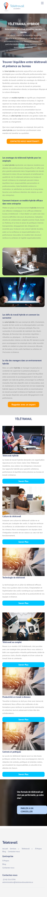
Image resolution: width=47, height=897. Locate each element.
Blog (4, 851)
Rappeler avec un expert (23, 404)
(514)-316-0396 (9, 879)
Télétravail (26, 848)
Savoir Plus (23, 481)
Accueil (5, 848)
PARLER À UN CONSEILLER (27, 810)
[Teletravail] (14, 10)
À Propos (38, 848)
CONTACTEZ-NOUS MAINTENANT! (24, 141)
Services (13, 848)
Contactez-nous (14, 851)
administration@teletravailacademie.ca (17, 882)
